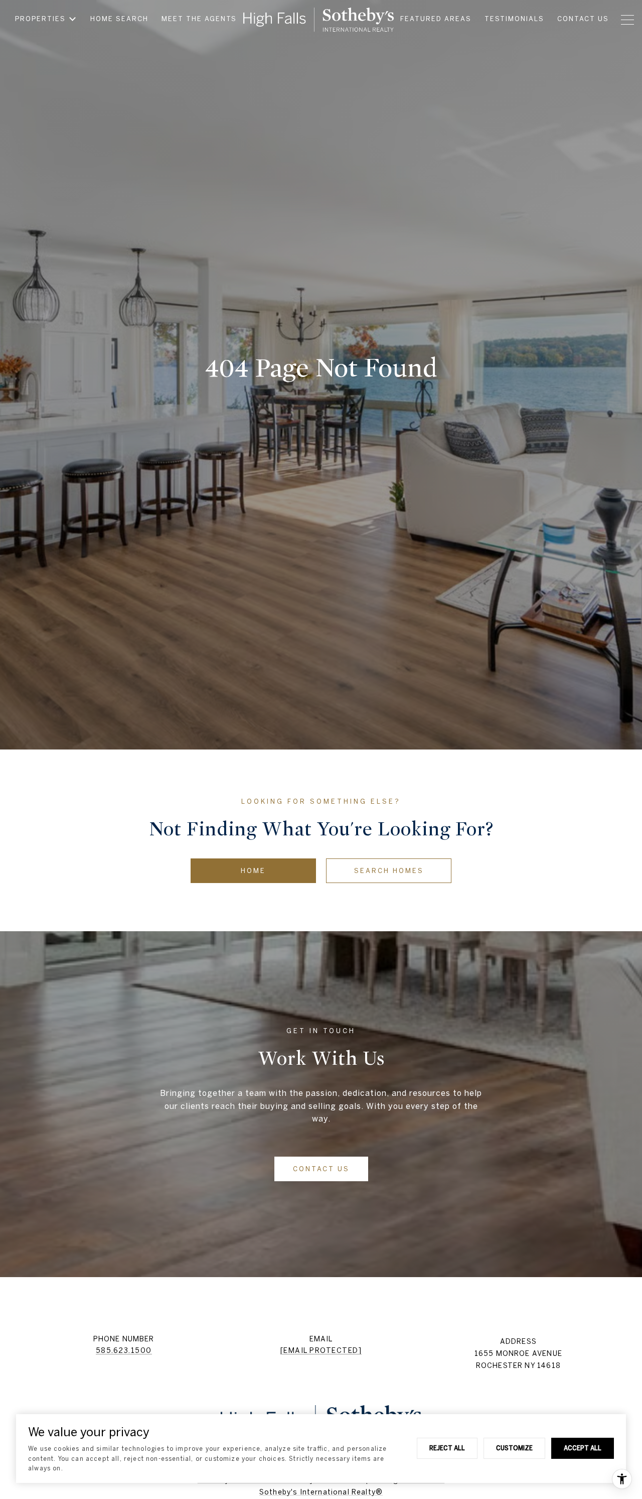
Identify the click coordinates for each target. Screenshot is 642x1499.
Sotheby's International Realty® (321, 1492)
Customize (514, 1447)
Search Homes (389, 871)
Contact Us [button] (321, 1169)
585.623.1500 (124, 1350)
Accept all (582, 1447)
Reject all (447, 1447)
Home (253, 871)
